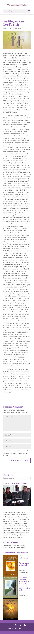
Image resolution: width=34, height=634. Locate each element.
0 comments (16, 28)
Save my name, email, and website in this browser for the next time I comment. (16, 453)
